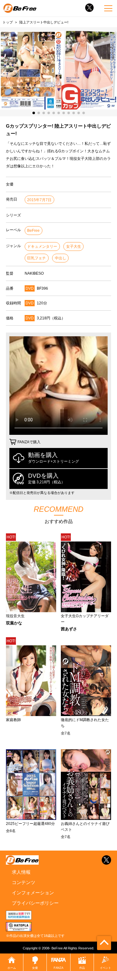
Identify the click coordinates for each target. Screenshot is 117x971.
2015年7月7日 (39, 200)
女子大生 (73, 246)
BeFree (33, 230)
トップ (7, 22)
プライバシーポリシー (35, 903)
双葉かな (14, 623)
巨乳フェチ (36, 258)
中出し (60, 258)
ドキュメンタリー (42, 246)
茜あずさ (69, 629)
